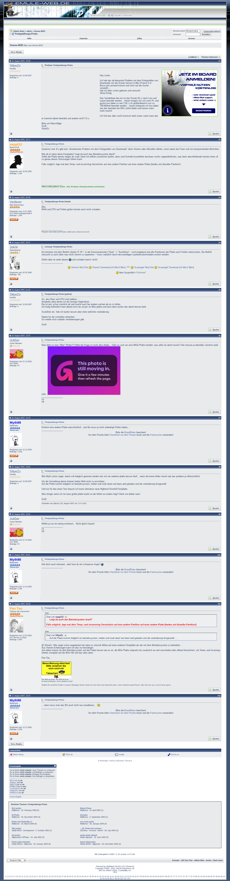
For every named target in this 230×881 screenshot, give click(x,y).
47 (113, 876)
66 (161, 876)
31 (73, 876)
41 (98, 876)
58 (141, 876)
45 (108, 876)
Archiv (208, 860)
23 (52, 876)
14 (30, 876)
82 (201, 876)
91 (224, 876)
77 (189, 876)
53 (128, 876)
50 (121, 876)
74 (181, 876)
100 (121, 878)
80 (196, 876)
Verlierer (16, 202)
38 (90, 876)
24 (55, 876)
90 (222, 876)
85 (209, 876)
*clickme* (141, 272)
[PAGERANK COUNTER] (115, 872)
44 (105, 876)
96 (111, 878)
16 (35, 876)
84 (206, 876)
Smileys (13, 782)
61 (148, 876)
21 (47, 876)
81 (199, 876)
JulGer (14, 340)
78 (191, 876)
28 (65, 876)
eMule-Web (199, 860)
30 (70, 876)
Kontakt (175, 860)
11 (22, 876)
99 (119, 878)
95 (108, 878)
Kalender (84, 38)
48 (115, 876)
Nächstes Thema (123, 761)
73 (179, 876)
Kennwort (177, 34)
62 (151, 876)
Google (121, 754)
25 (57, 876)
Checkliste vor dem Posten (122, 435)
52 (126, 876)
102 (128, 878)
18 (40, 876)
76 (186, 876)
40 (95, 876)
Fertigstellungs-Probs (54, 144)
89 (219, 876)
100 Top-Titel (186, 860)
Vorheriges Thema (107, 761)
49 (118, 876)
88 (217, 876)
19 (42, 876)
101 (125, 878)
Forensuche (156, 435)
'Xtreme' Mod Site (79, 267)
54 (131, 876)
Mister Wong (18, 754)
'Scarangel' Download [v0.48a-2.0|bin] (175, 267)
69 (169, 876)
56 (136, 876)
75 (184, 876)
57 (138, 876)
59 (143, 876)
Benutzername (179, 31)
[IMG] (12, 784)
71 (174, 876)
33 (78, 876)
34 (80, 876)
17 (37, 876)
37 (88, 876)
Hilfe (29, 38)
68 (166, 876)
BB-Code (13, 780)
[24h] (139, 38)
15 (32, 876)
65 (158, 876)
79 (194, 876)
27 (62, 876)
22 (50, 876)
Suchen (191, 38)
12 (25, 876)
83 (204, 876)
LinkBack (192, 57)
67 (163, 876)
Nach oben (218, 860)
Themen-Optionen (209, 57)
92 (101, 878)
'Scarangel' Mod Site (143, 267)
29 (68, 876)
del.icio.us (175, 754)
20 (45, 876)
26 (60, 876)
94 (106, 878)
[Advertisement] (70, 92)
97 (113, 878)
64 (156, 876)
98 (116, 878)
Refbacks (14, 793)
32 (75, 876)
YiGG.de (69, 754)
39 (93, 876)
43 (103, 876)
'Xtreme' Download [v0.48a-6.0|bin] (108, 267)
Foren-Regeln (15, 797)
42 (100, 876)
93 (103, 878)
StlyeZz (15, 65)
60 (146, 876)
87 (214, 876)
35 (83, 876)
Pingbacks (14, 790)
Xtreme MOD (39, 31)
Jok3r (14, 247)
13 (27, 876)
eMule (29, 31)
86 (211, 876)
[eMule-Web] (18, 31)
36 (85, 876)
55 (133, 876)
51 (123, 876)
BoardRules (130, 432)
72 (176, 876)
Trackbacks (15, 788)
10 (20, 876)
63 (153, 876)
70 (171, 876)
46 (110, 876)
